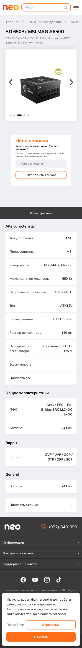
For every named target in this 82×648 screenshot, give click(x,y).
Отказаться (51, 625)
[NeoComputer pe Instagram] (47, 580)
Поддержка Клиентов (20, 564)
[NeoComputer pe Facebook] (23, 580)
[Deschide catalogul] (76, 7)
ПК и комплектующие (45, 22)
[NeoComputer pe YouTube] (35, 580)
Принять (41, 637)
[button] (11, 115)
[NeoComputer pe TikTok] (59, 580)
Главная (12, 22)
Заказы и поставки (18, 553)
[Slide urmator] (71, 83)
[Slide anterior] (10, 83)
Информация (13, 542)
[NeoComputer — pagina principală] (12, 527)
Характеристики (41, 213)
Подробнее (15, 625)
